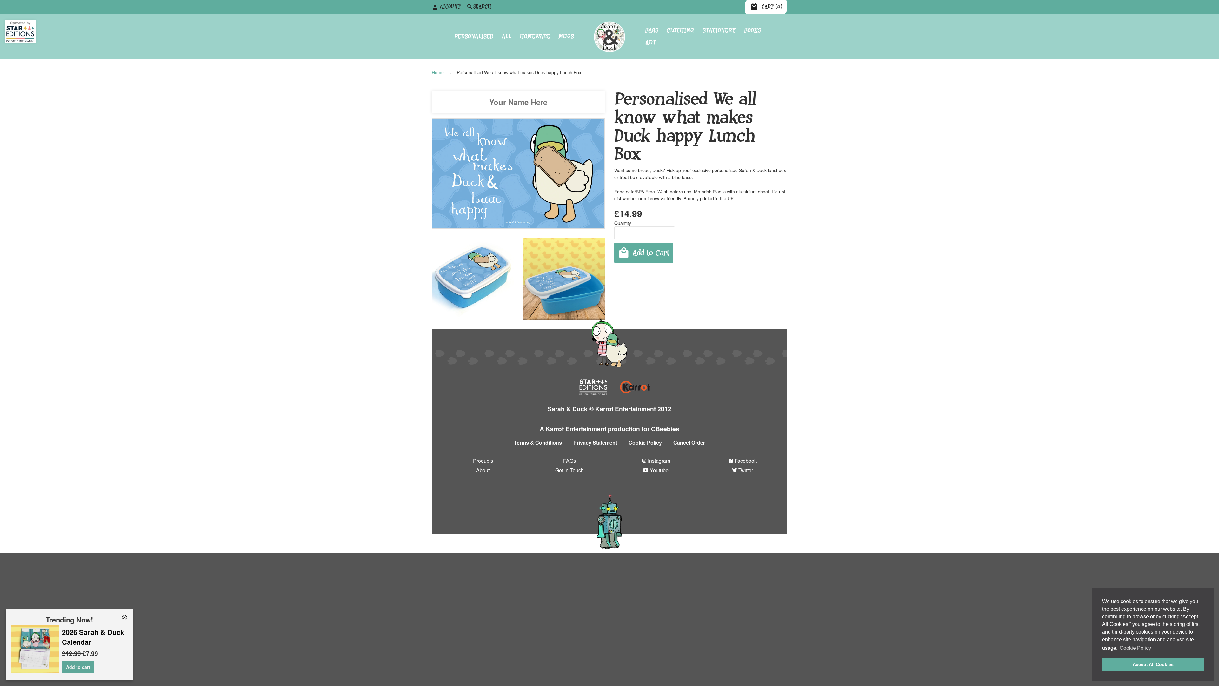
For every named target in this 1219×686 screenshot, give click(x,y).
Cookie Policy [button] (1135, 648)
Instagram (658, 460)
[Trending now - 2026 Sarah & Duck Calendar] (35, 671)
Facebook (745, 460)
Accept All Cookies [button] (1153, 664)
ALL (506, 36)
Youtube (659, 470)
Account (450, 7)
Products (483, 460)
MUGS (566, 36)
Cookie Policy (645, 442)
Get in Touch (569, 470)
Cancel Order (689, 442)
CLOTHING (680, 30)
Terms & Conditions (538, 442)
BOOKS (752, 30)
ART (650, 42)
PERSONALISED (473, 36)
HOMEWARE (535, 36)
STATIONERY (719, 30)
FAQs (569, 460)
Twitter (745, 470)
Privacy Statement (595, 442)
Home (438, 72)
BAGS (651, 30)
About (483, 470)
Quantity (622, 223)
